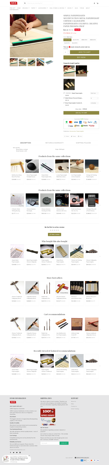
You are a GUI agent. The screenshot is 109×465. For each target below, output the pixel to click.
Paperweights (80, 131)
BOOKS (70, 8)
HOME (19, 8)
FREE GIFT (12, 8)
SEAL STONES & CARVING (57, 8)
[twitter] (14, 452)
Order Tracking (75, 409)
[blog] (20, 452)
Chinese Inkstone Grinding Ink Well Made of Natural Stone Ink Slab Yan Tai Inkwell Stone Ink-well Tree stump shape (47, 210)
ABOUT (88, 8)
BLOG (76, 8)
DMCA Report (69, 457)
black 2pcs (76, 39)
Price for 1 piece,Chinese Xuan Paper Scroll (76, 297)
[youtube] (17, 452)
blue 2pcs (74, 43)
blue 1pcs (67, 43)
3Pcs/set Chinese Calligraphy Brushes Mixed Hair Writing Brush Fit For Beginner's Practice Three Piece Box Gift (61, 297)
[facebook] (11, 452)
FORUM (82, 8)
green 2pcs (93, 39)
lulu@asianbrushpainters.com (17, 449)
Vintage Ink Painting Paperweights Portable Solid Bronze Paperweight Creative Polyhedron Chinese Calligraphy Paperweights (91, 176)
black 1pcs (69, 37)
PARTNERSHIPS (14, 9)
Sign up (64, 443)
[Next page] (100, 171)
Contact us (74, 406)
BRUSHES (25, 8)
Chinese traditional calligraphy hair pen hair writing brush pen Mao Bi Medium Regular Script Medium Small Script (91, 334)
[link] (6, 459)
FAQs (72, 404)
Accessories (73, 131)
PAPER (33, 8)
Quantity (65, 48)
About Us (73, 401)
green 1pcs (84, 39)
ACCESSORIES (42, 8)
